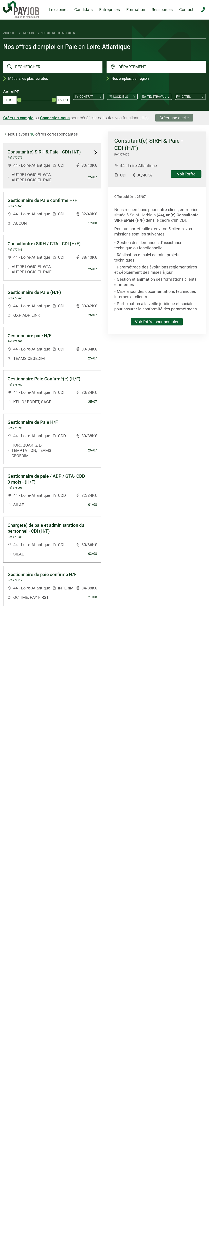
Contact (186, 9)
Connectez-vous (55, 117)
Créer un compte (18, 117)
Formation (135, 9)
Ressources (162, 9)
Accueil (9, 33)
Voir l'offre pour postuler (157, 321)
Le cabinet (58, 9)
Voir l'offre (186, 174)
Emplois (28, 33)
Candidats (83, 9)
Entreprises (109, 9)
